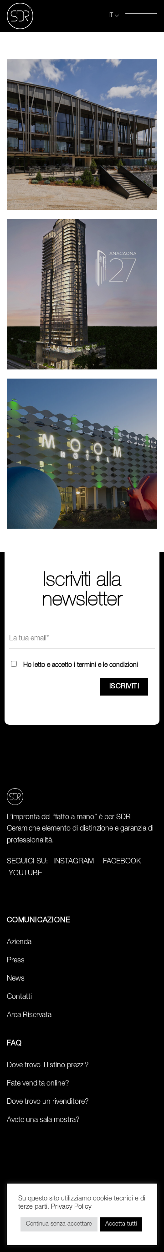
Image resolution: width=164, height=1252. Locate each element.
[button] (141, 16)
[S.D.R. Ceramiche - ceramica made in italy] (25, 16)
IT (110, 16)
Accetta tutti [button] (121, 1224)
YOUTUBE (25, 874)
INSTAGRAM (73, 862)
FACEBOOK (122, 862)
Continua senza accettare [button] (59, 1224)
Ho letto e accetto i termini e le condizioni (80, 665)
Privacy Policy (71, 1207)
